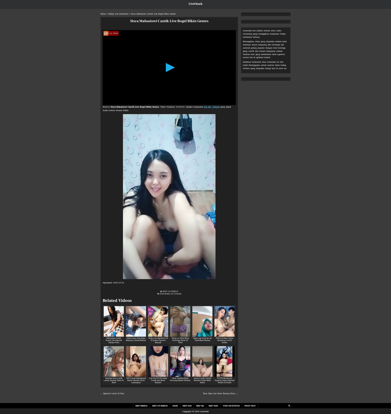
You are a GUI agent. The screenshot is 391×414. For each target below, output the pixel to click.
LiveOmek (196, 4)
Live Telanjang (175, 293)
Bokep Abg (200, 405)
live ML (207, 106)
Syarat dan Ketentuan (231, 405)
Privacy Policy (250, 405)
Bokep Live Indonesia (118, 13)
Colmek (215, 106)
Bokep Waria (213, 405)
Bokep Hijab (187, 405)
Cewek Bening (165, 293)
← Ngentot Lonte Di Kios (112, 393)
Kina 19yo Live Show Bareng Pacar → (220, 393)
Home (103, 13)
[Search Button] (289, 405)
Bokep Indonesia (141, 405)
